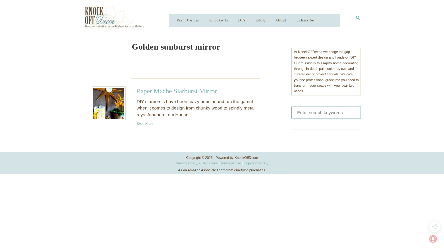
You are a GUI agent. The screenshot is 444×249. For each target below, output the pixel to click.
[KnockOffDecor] (129, 18)
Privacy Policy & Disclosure (197, 163)
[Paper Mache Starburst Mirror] (109, 103)
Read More (145, 123)
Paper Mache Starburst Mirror (177, 91)
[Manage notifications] (433, 239)
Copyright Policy (256, 163)
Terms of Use (231, 163)
